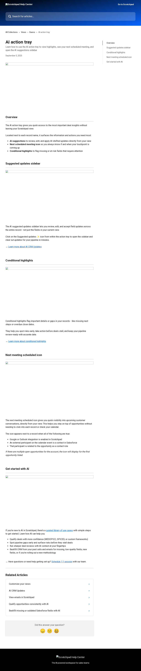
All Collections (12, 32)
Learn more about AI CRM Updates (25, 246)
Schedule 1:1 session (61, 561)
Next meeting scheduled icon (119, 57)
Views (23, 32)
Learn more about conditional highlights (27, 341)
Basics (32, 32)
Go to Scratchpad (126, 4)
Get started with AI (115, 62)
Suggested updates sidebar (119, 48)
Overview (111, 43)
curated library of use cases (59, 530)
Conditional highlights (116, 52)
